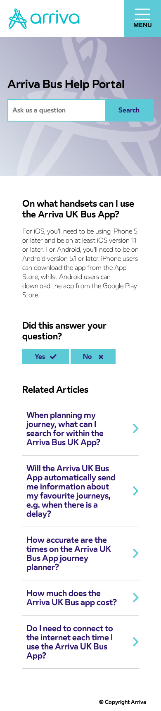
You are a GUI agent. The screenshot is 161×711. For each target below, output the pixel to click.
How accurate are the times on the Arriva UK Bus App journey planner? (68, 553)
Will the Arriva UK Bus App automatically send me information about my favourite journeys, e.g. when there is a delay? (71, 491)
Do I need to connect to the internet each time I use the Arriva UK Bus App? (69, 642)
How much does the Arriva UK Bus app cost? (71, 598)
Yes (41, 356)
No (89, 356)
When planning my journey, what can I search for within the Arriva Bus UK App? (65, 429)
